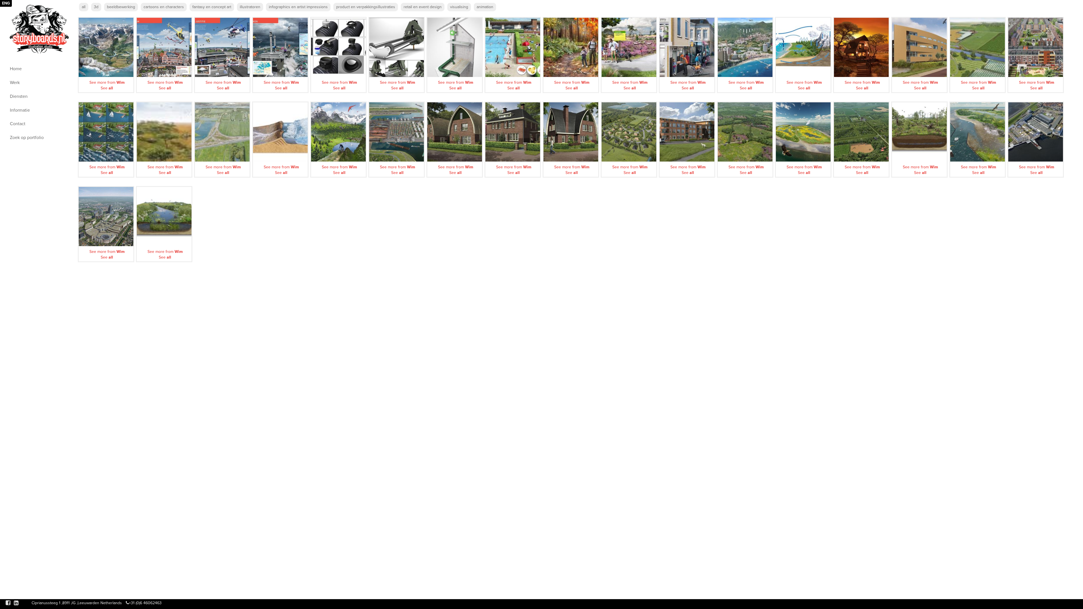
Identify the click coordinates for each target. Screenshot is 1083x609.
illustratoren (250, 7)
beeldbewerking (121, 7)
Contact (17, 124)
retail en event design (423, 7)
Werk (15, 82)
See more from (107, 82)
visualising (459, 7)
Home (16, 69)
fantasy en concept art (211, 7)
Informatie (20, 110)
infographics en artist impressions (298, 7)
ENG (6, 3)
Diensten (19, 96)
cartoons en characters (164, 7)
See (107, 88)
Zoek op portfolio (27, 137)
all (83, 7)
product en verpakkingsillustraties (365, 7)
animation (485, 7)
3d (96, 7)
